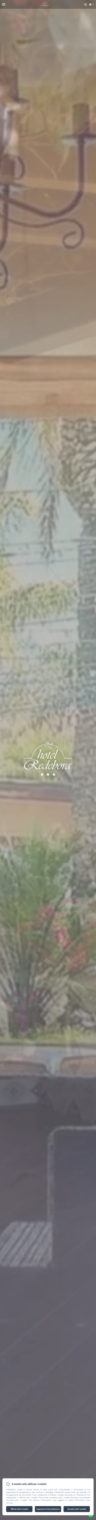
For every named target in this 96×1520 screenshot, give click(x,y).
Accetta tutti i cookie (76, 1509)
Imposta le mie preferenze (48, 1509)
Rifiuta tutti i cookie (19, 1509)
